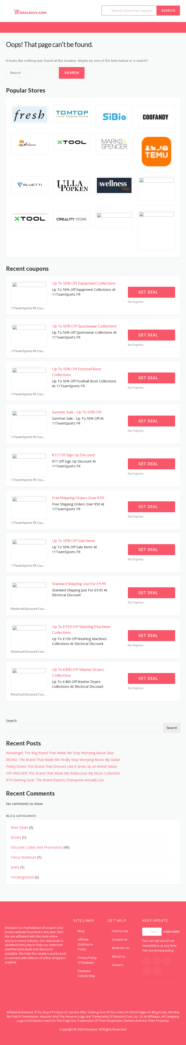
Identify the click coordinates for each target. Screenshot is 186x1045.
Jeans (15, 867)
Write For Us (120, 948)
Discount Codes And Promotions (36, 847)
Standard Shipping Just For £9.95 (79, 583)
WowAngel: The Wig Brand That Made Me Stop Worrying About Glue (60, 753)
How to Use (120, 931)
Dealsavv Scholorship (86, 973)
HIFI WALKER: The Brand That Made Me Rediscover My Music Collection (63, 773)
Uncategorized (22, 877)
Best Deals (19, 827)
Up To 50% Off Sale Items (73, 540)
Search (168, 10)
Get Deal (148, 292)
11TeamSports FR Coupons (29, 308)
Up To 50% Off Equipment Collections (84, 283)
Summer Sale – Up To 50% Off (77, 412)
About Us (118, 956)
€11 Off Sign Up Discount (73, 454)
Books (16, 837)
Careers (117, 965)
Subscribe (171, 931)
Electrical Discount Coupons (29, 609)
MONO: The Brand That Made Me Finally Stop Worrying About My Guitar (63, 759)
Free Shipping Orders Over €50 (78, 497)
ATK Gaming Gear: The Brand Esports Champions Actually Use (55, 780)
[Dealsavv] (30, 11)
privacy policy (164, 950)
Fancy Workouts (23, 857)
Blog (81, 931)
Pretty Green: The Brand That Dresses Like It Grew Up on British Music (61, 766)
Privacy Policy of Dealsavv (87, 960)
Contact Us (119, 939)
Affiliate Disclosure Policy (85, 944)
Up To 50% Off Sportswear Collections (84, 326)
